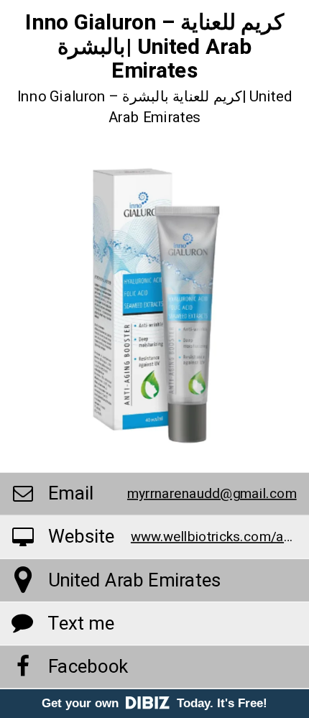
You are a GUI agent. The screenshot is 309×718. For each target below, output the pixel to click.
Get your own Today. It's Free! (154, 703)
